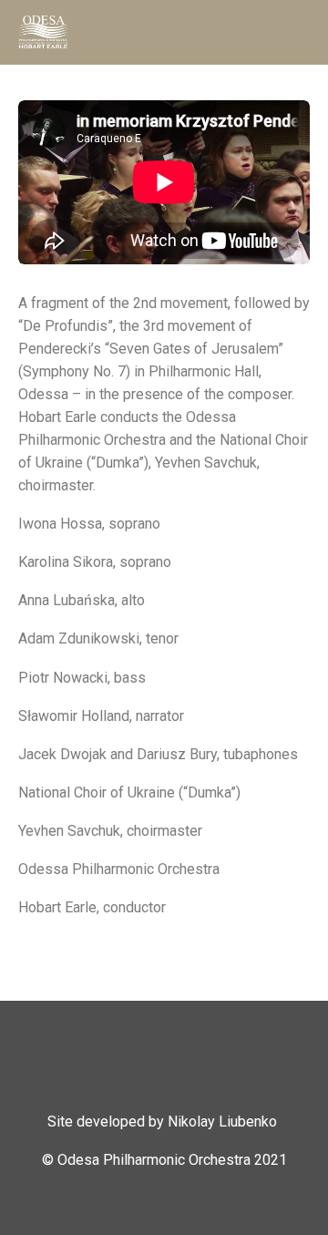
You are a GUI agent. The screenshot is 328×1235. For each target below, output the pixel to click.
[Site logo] (43, 32)
